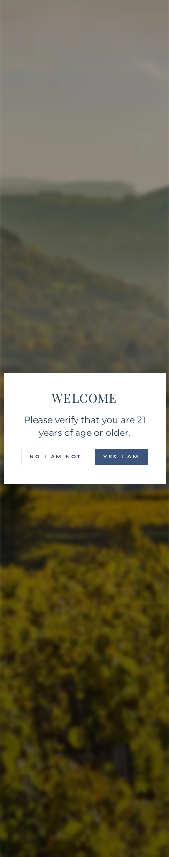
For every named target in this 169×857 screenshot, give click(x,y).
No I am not (56, 456)
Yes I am (121, 456)
